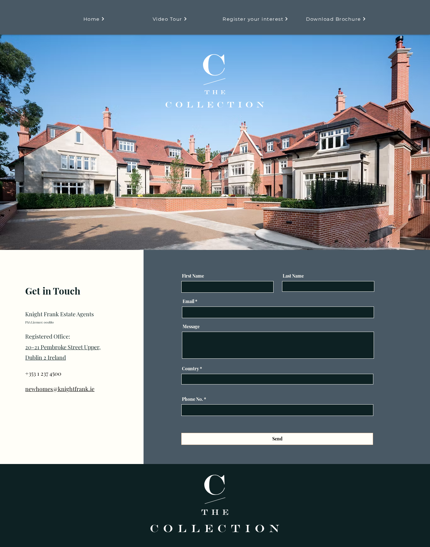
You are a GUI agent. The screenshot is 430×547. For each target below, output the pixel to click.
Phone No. (192, 399)
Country (190, 369)
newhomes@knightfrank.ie (59, 389)
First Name (193, 276)
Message (191, 326)
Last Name (293, 276)
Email (188, 301)
